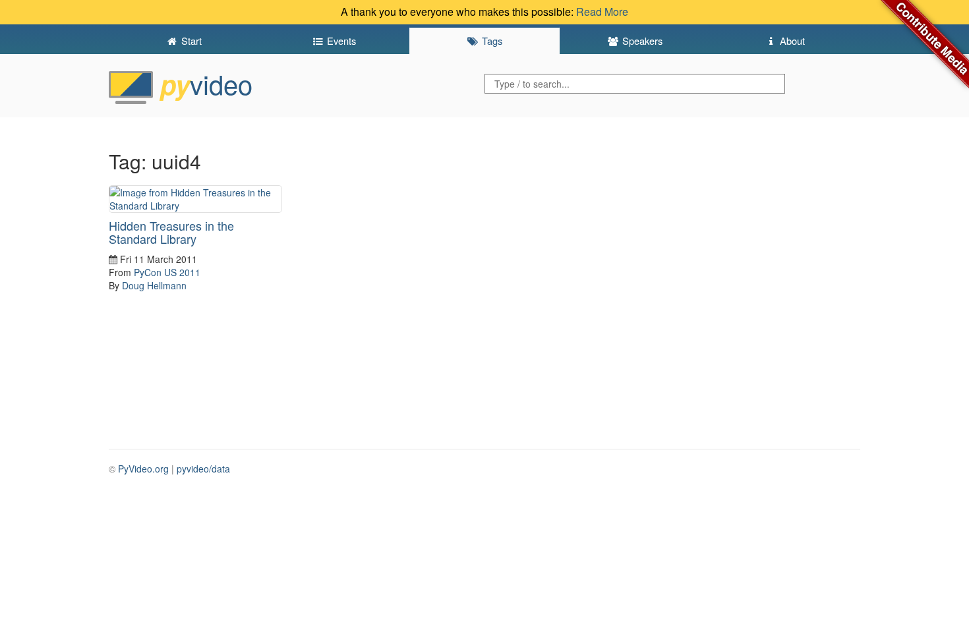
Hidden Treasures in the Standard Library (171, 232)
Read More (602, 11)
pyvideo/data (203, 468)
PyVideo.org (143, 468)
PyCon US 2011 (167, 272)
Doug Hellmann (154, 285)
